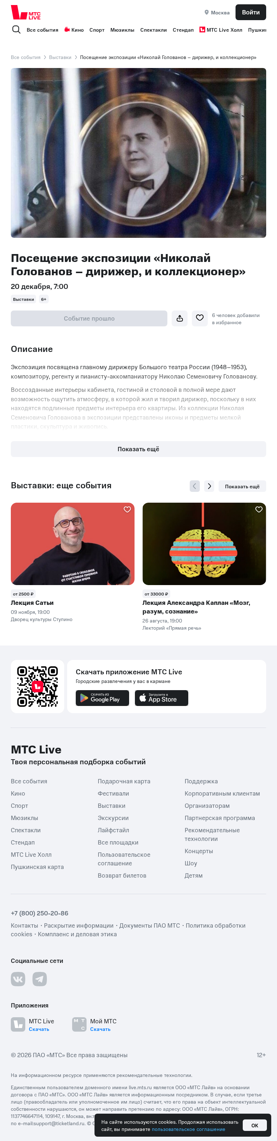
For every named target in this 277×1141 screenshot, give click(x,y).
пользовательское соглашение (188, 1128)
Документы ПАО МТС (149, 925)
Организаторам (207, 805)
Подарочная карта (124, 780)
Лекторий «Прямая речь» (171, 627)
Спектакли (153, 29)
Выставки (60, 56)
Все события (42, 29)
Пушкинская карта (37, 866)
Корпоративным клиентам (222, 793)
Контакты (24, 925)
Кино (77, 29)
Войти (251, 12)
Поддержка (201, 780)
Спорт (97, 29)
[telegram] (39, 979)
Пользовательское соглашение (124, 858)
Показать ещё (138, 448)
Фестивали (113, 793)
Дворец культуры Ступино (41, 618)
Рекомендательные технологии (212, 834)
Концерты (199, 850)
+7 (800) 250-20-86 (40, 913)
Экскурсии (113, 817)
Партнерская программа (220, 817)
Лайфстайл (113, 829)
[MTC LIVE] (26, 12)
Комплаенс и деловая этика (77, 933)
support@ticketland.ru (59, 1123)
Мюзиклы (122, 29)
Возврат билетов (122, 875)
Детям (194, 875)
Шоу (191, 863)
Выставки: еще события (61, 485)
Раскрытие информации (79, 925)
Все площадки (118, 842)
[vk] (18, 979)
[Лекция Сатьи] (73, 544)
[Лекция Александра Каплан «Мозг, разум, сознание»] (204, 544)
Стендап (183, 29)
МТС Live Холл (224, 29)
